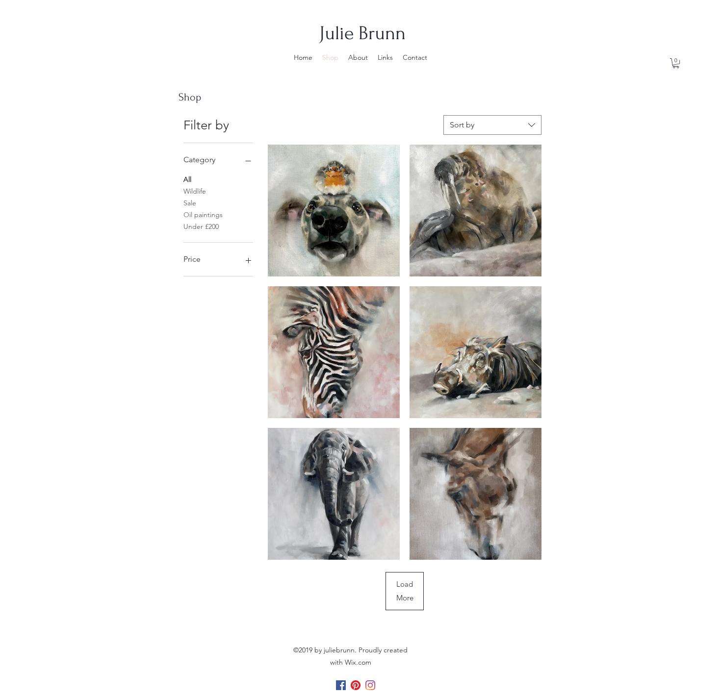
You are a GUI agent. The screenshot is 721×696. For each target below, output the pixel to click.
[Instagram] (370, 685)
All (187, 179)
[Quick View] (334, 210)
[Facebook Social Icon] (341, 685)
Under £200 (201, 226)
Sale (189, 203)
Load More (404, 590)
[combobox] (492, 125)
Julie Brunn (362, 33)
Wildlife (194, 191)
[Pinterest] (355, 685)
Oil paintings (203, 214)
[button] (676, 63)
